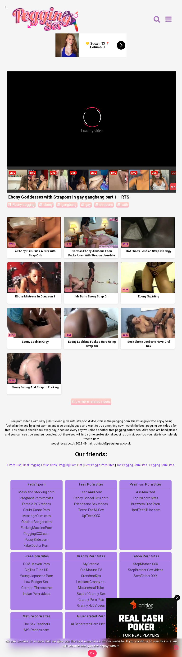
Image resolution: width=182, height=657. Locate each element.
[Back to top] (168, 635)
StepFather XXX (146, 576)
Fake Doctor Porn (36, 545)
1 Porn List (14, 465)
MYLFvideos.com (36, 630)
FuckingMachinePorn (36, 528)
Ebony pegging (23, 205)
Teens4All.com (91, 492)
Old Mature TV (91, 570)
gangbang (69, 205)
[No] (176, 647)
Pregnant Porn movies (36, 498)
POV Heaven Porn (36, 564)
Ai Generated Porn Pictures (91, 624)
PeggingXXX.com (36, 534)
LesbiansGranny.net (91, 582)
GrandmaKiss (91, 576)
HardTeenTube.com (145, 510)
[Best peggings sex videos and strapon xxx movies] (45, 19)
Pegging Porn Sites (161, 465)
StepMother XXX (145, 564)
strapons (106, 205)
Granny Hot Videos (91, 605)
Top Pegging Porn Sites (132, 465)
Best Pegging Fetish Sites (40, 465)
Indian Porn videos (36, 594)
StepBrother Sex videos (145, 570)
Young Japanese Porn (36, 576)
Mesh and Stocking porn (36, 492)
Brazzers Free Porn (145, 504)
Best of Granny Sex (91, 594)
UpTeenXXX (91, 516)
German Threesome (36, 588)
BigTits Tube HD (36, 570)
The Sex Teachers (36, 624)
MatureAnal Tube (91, 588)
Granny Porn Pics (91, 599)
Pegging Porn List (70, 465)
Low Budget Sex (36, 582)
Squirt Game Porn (36, 510)
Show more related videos (91, 401)
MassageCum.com (37, 516)
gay (88, 205)
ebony (48, 205)
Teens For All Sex (91, 510)
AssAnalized (145, 492)
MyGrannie (91, 564)
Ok (92, 653)
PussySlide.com (36, 539)
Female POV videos (36, 504)
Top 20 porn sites (145, 498)
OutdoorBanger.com (36, 522)
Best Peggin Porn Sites (99, 465)
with (124, 205)
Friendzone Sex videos (91, 504)
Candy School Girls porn (91, 498)
